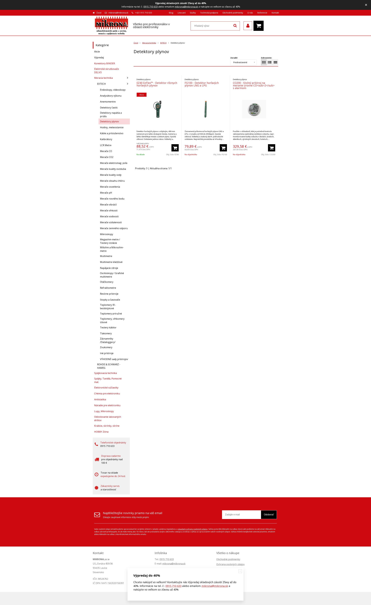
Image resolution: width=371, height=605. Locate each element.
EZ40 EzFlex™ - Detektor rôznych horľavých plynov (157, 84)
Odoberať (269, 514)
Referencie (262, 12)
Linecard (182, 12)
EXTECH (163, 43)
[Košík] (259, 26)
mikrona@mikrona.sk (186, 6)
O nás (250, 12)
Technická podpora (209, 12)
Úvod (98, 12)
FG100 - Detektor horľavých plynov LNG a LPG (202, 84)
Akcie (97, 51)
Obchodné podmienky (232, 12)
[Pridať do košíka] (175, 147)
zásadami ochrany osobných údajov (193, 529)
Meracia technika (149, 43)
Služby (193, 12)
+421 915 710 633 (143, 12)
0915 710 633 (150, 6)
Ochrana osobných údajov (230, 564)
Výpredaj (99, 57)
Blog (171, 12)
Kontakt (275, 12)
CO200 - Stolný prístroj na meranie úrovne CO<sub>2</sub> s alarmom (253, 85)
